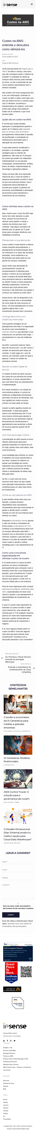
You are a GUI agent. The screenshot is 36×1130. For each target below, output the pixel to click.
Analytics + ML (7, 1047)
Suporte (5, 1086)
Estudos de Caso (8, 1083)
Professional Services (10, 1061)
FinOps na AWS (8, 1056)
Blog (4, 1089)
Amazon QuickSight (9, 1050)
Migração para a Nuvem (10, 1064)
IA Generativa (9, 765)
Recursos (6, 1080)
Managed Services (9, 1053)
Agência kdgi (25, 1129)
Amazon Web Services (10, 63)
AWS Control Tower (11, 802)
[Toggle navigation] (28, 4)
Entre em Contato (12, 1036)
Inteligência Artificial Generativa (17, 731)
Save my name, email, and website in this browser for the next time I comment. (18, 907)
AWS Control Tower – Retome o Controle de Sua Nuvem (17, 1068)
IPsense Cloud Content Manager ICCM (15, 1059)
